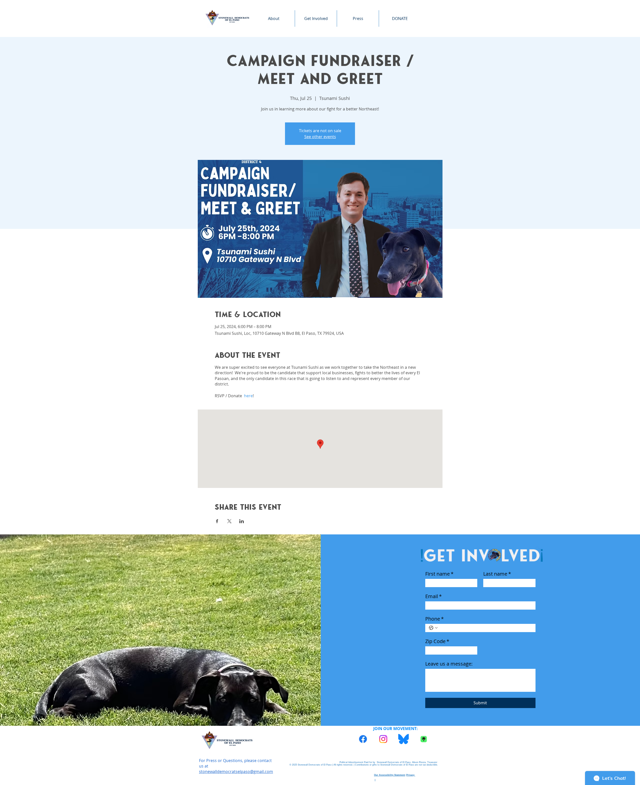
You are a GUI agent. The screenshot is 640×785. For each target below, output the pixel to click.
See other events (320, 136)
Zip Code (437, 641)
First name (439, 574)
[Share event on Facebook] (217, 521)
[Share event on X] (229, 521)
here (248, 395)
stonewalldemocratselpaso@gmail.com (236, 771)
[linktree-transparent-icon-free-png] (423, 739)
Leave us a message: (448, 664)
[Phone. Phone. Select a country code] (433, 628)
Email (433, 596)
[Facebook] (363, 739)
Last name (497, 574)
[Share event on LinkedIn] (241, 521)
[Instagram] (383, 739)
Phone (434, 619)
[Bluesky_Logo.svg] (403, 739)
